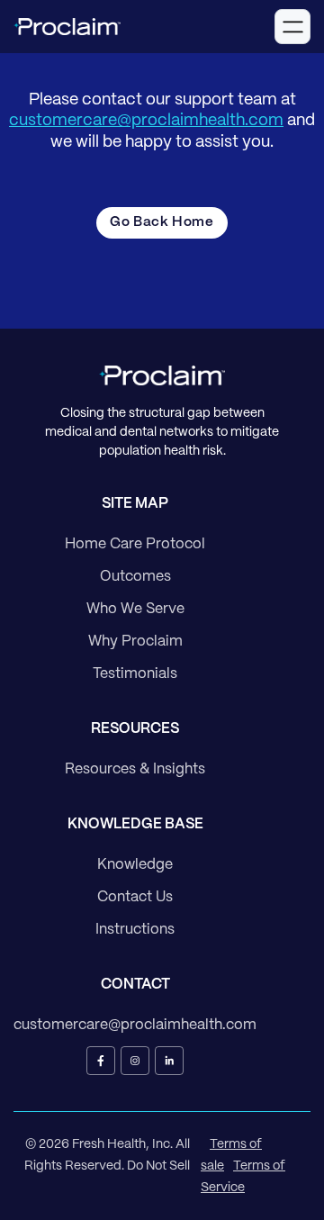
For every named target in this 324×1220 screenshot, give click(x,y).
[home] (67, 27)
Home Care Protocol (135, 544)
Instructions (135, 929)
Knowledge (135, 865)
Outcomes (135, 576)
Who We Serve (135, 609)
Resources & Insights (135, 769)
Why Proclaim (135, 641)
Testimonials (135, 674)
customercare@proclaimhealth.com (146, 121)
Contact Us (135, 897)
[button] (292, 26)
